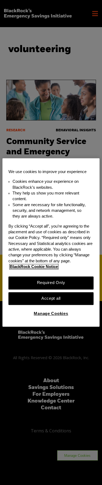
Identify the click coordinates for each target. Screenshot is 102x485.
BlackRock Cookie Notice (34, 266)
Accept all (51, 298)
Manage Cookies (51, 313)
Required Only (51, 283)
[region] (50, 242)
